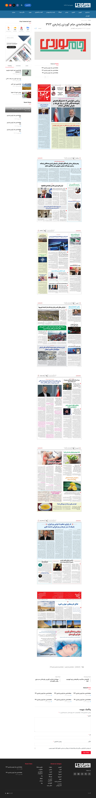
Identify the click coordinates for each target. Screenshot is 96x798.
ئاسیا (61, 769)
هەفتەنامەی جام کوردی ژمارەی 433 (50, 68)
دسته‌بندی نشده (84, 20)
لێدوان (89, 716)
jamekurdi (77, 667)
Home (89, 20)
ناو (90, 735)
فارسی (27, 5)
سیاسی (66, 12)
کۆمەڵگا (60, 12)
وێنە (42, 783)
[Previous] (48, 77)
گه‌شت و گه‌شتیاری (39, 12)
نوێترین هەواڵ (39, 767)
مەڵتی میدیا (22, 12)
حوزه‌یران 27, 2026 (87, 701)
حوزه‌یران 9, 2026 (67, 701)
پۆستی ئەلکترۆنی (57, 741)
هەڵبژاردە (41, 769)
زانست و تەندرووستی (50, 12)
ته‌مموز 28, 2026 (67, 695)
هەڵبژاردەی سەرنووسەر (40, 772)
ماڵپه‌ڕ (89, 741)
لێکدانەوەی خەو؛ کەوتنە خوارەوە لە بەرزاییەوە (13, 71)
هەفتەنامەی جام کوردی (69, 667)
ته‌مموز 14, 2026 (48, 695)
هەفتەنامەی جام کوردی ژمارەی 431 (50, 73)
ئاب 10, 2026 (88, 695)
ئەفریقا (60, 772)
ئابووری (80, 12)
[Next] (45, 77)
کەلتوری (73, 12)
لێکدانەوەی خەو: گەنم (16, 84)
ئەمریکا (60, 774)
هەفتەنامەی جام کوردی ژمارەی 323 (56, 667)
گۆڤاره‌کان (88, 16)
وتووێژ (41, 778)
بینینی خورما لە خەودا (16, 92)
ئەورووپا (60, 777)
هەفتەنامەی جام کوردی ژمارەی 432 (50, 70)
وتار (42, 776)
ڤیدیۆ (51, 772)
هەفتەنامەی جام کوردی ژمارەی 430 (82, 700)
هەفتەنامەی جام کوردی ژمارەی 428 (43, 700)
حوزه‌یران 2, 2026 (48, 701)
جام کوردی (87, 12)
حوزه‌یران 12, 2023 (86, 28)
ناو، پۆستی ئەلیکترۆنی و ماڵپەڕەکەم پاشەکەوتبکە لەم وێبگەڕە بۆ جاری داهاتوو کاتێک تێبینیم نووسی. (70, 748)
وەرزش (13, 12)
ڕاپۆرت (50, 767)
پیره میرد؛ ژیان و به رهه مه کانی (13, 79)
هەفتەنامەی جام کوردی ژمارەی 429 (62, 700)
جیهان (30, 12)
